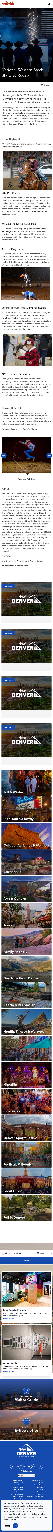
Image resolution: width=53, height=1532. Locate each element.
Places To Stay (18, 1487)
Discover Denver (17, 1480)
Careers (40, 1494)
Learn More (8, 1318)
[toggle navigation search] (49, 4)
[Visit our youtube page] (29, 1466)
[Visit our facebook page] (12, 1466)
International (38, 1485)
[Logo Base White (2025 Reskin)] (26, 1450)
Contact (40, 1482)
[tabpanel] (26, 45)
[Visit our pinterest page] (34, 1466)
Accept (7, 1525)
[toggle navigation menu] (40, 4)
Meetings (40, 1487)
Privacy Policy (38, 1514)
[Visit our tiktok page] (40, 1466)
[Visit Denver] (9, 3)
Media (41, 1489)
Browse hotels (29, 424)
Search (26, 1261)
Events (20, 1485)
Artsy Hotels (10, 1362)
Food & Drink (18, 1489)
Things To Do (18, 1482)
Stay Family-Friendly (14, 1309)
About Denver (18, 1496)
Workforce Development (34, 1496)
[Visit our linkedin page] (23, 1466)
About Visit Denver (37, 1480)
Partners (40, 1492)
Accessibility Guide (37, 1499)
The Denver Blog (17, 1499)
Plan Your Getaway (16, 1494)
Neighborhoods (17, 1492)
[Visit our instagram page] (18, 1466)
